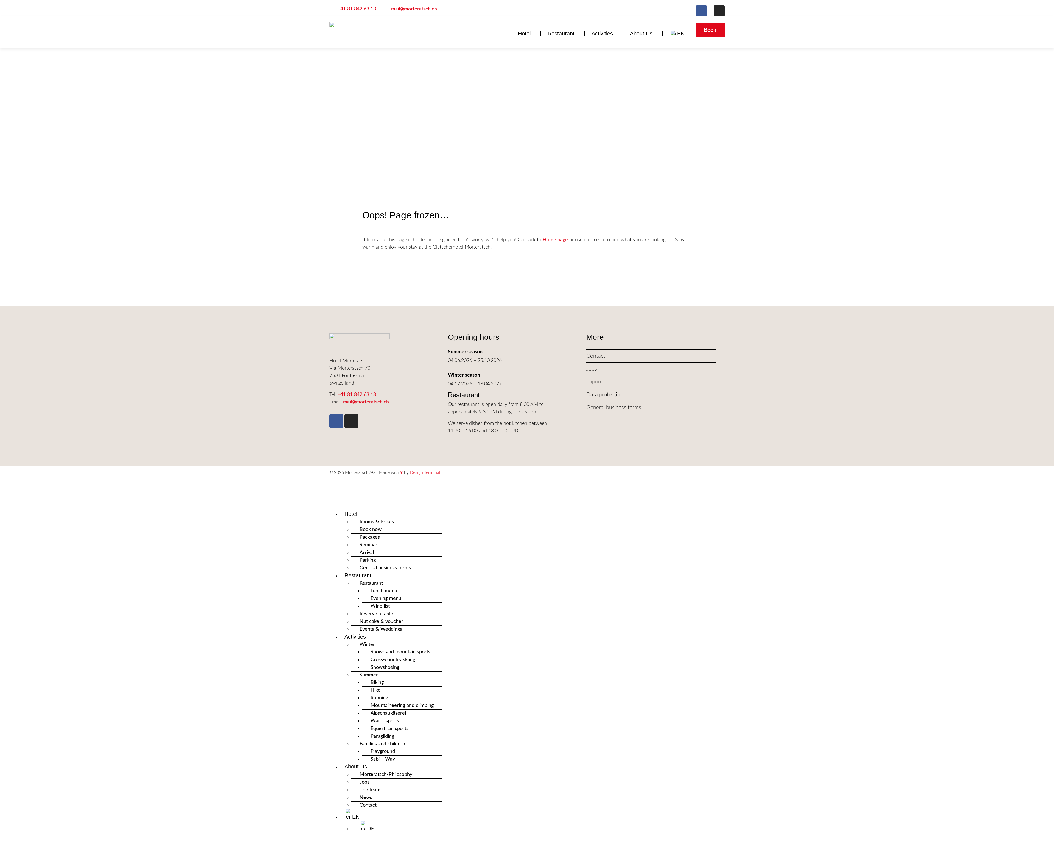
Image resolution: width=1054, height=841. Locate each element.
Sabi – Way (383, 759)
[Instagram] (719, 10)
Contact (368, 805)
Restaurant (561, 33)
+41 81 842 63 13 (357, 394)
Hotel (524, 33)
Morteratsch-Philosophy (386, 774)
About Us (641, 33)
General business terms (385, 568)
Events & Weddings (381, 629)
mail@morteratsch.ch (366, 402)
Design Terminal (425, 472)
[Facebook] (701, 10)
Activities (602, 33)
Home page (555, 239)
